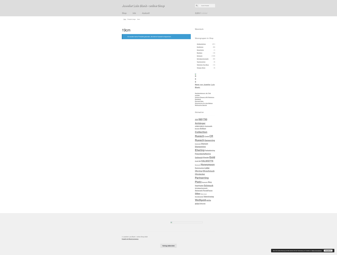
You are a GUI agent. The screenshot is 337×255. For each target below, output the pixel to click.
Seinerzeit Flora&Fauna (203, 190)
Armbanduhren (201, 44)
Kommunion (199, 168)
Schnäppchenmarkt (203, 59)
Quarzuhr (205, 182)
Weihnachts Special (201, 105)
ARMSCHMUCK (200, 126)
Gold (212, 157)
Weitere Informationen (316, 250)
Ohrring (198, 170)
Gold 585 (198, 161)
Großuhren (200, 47)
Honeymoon (208, 164)
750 (205, 119)
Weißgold (200, 200)
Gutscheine (200, 50)
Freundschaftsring (203, 153)
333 (196, 119)
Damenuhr (198, 144)
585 (200, 119)
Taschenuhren (201, 62)
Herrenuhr (197, 165)
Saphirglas (199, 185)
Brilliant (203, 128)
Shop (124, 12)
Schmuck (199, 56)
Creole (206, 136)
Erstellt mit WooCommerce (130, 239)
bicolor (197, 129)
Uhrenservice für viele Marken (204, 103)
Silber (197, 193)
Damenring (209, 140)
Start (124, 19)
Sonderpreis (199, 197)
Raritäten (199, 53)
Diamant (204, 143)
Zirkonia (202, 203)
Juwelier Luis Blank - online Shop (143, 5)
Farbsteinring (210, 150)
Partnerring (202, 177)
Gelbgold (199, 157)
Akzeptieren (328, 250)
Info (134, 12)
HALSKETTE (207, 160)
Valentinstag (209, 196)
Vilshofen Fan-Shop (203, 65)
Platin (198, 182)
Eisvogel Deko (199, 101)
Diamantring (200, 146)
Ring (210, 182)
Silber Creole (204, 194)
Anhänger (200, 123)
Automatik (208, 126)
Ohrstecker (200, 174)
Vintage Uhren (201, 68)
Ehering (199, 150)
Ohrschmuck (208, 170)
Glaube (206, 157)
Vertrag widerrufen (168, 246)
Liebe (207, 167)
